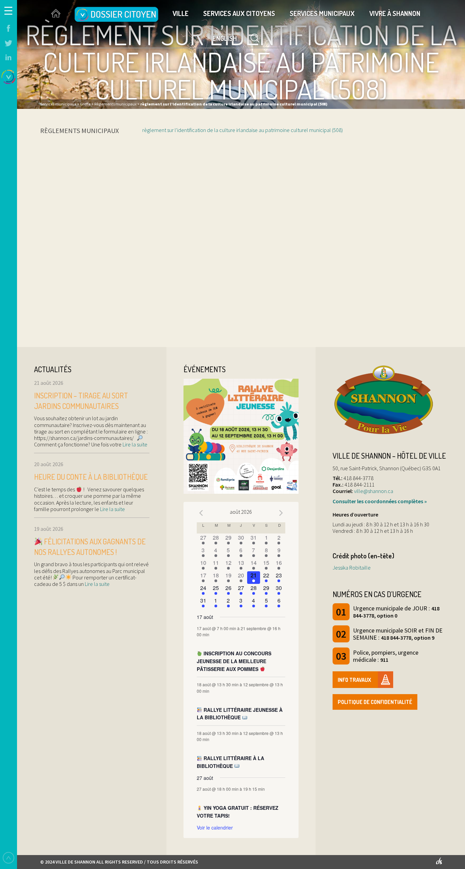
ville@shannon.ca (373, 491)
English (224, 38)
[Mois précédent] (201, 513)
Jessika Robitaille (352, 567)
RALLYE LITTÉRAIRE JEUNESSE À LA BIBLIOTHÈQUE (240, 713)
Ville (181, 13)
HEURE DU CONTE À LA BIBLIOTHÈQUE (91, 476)
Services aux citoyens (239, 13)
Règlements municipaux (79, 130)
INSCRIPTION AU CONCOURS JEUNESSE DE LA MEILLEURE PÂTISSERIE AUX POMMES (234, 661)
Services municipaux (322, 13)
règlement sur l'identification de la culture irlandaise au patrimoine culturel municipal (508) (242, 130)
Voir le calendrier (215, 827)
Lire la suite (134, 444)
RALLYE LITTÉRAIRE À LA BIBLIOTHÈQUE (230, 762)
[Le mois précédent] (281, 513)
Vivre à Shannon (394, 13)
